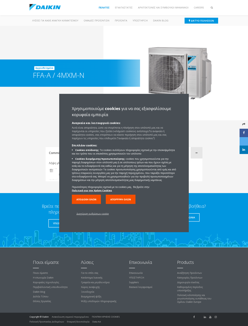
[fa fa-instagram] (215, 317)
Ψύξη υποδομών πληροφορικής (98, 301)
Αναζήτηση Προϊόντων (189, 272)
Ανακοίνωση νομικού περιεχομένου (70, 316)
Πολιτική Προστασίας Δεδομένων (47, 321)
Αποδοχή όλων (86, 199)
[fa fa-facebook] (194, 317)
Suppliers (134, 282)
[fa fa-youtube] (210, 317)
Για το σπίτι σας (89, 272)
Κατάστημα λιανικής (91, 277)
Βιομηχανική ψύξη (91, 296)
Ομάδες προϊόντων (96, 20)
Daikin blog (160, 20)
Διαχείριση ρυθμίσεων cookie (92, 213)
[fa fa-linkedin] (205, 317)
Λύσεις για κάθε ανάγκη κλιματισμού (55, 20)
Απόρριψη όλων (120, 199)
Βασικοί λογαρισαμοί (140, 287)
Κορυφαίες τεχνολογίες (46, 282)
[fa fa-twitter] (199, 317)
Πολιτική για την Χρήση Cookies (92, 190)
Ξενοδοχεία (87, 291)
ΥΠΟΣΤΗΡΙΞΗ (140, 20)
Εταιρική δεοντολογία (78, 321)
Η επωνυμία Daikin (43, 277)
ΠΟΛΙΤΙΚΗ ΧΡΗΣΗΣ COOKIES (106, 316)
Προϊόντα (121, 20)
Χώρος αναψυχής (90, 287)
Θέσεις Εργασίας (42, 301)
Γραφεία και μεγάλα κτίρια (95, 282)
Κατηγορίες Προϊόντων (189, 277)
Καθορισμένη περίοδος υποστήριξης (190, 288)
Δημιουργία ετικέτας (188, 282)
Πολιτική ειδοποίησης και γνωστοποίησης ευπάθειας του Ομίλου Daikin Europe (194, 298)
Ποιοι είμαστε (40, 272)
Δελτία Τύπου (40, 296)
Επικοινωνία (136, 272)
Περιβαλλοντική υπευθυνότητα (50, 287)
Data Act (96, 321)
